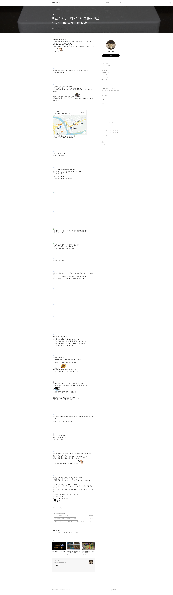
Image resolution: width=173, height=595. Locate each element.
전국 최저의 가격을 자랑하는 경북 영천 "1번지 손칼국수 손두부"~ (66, 520)
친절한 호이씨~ (56, 2)
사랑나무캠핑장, (103, 90)
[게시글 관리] (59, 508)
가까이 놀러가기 (105, 74)
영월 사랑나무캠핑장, (112, 90)
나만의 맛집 (56, 513)
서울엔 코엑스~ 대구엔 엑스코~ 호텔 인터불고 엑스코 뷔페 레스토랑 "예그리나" (68, 521)
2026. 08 (111, 123)
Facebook (103, 107)
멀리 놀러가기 (104, 77)
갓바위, (110, 88)
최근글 (102, 95)
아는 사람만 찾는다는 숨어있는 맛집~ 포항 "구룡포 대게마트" (65, 517)
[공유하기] (57, 508)
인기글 (105, 95)
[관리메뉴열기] (171, 2)
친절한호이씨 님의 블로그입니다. (60, 562)
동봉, (113, 88)
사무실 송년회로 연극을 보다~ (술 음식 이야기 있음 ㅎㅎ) (64, 518)
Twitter (108, 107)
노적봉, (118, 90)
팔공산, (107, 88)
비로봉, (115, 88)
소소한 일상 (104, 79)
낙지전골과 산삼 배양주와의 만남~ (60, 515)
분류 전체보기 (104, 63)
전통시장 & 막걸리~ (105, 72)
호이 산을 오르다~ (105, 65)
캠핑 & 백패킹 (104, 68)
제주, (101, 88)
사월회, (104, 88)
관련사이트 (114, 589)
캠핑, (107, 90)
